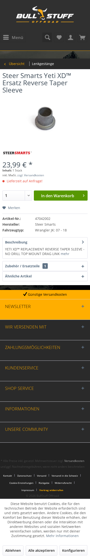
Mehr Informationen (62, 535)
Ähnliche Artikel (18, 276)
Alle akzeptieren (41, 550)
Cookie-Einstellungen (21, 483)
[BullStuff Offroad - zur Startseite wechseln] (45, 17)
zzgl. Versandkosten (30, 175)
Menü (17, 37)
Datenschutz (24, 475)
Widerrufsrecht (63, 483)
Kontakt (7, 475)
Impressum (27, 490)
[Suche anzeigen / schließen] (47, 37)
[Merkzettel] (59, 37)
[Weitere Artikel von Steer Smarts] (17, 153)
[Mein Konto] (70, 37)
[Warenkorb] (82, 37)
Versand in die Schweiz (65, 475)
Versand (41, 475)
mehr (65, 253)
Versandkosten (74, 461)
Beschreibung (16, 242)
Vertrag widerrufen (51, 490)
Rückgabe (44, 483)
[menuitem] (13, 37)
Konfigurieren (73, 550)
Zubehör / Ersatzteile (25, 266)
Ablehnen (13, 550)
